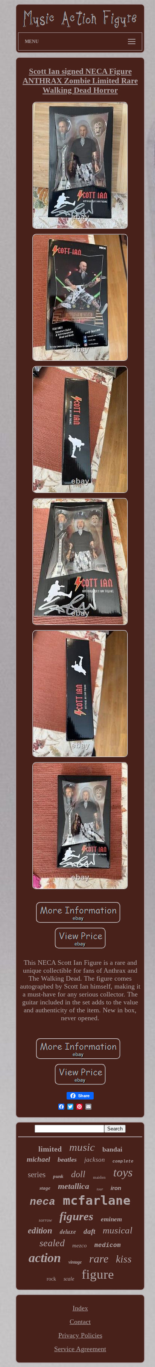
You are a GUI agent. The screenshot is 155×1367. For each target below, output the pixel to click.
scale (69, 1279)
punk (58, 1176)
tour (100, 1189)
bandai (112, 1149)
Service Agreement (80, 1349)
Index (80, 1308)
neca (42, 1202)
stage (45, 1188)
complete (123, 1161)
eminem (111, 1219)
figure (98, 1274)
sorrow (45, 1220)
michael (38, 1159)
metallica (73, 1186)
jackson (94, 1159)
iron (116, 1188)
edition (40, 1230)
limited (50, 1149)
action (45, 1258)
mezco (79, 1245)
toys (122, 1172)
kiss (124, 1259)
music (82, 1147)
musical (117, 1230)
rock (51, 1279)
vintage (75, 1262)
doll (78, 1174)
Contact (80, 1321)
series (37, 1174)
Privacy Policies (80, 1335)
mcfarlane (97, 1200)
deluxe (68, 1231)
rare (98, 1258)
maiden (99, 1177)
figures (76, 1216)
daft (89, 1231)
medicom (107, 1245)
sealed (52, 1243)
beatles (67, 1159)
